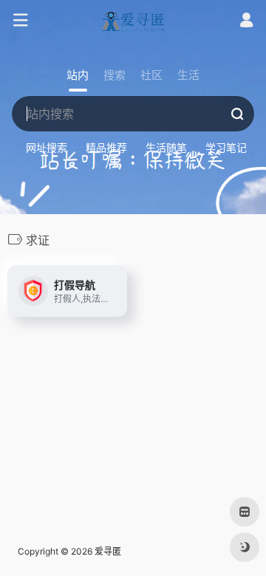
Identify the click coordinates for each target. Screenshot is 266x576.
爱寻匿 (108, 551)
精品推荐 (106, 147)
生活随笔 (166, 147)
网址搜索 (46, 147)
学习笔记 (226, 147)
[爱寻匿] (133, 20)
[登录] (246, 21)
